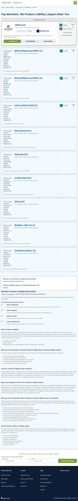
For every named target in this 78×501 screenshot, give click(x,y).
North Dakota (28, 7)
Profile (48, 41)
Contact (13, 41)
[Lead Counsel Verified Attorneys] (7, 294)
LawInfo (23, 470)
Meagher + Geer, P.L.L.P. (24, 225)
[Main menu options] (6, 2)
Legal (41, 470)
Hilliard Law (20, 25)
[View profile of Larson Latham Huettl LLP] (8, 112)
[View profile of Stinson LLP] (8, 208)
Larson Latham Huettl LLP (25, 105)
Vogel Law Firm (21, 154)
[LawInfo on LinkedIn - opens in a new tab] (75, 474)
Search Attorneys (67, 461)
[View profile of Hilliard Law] (8, 28)
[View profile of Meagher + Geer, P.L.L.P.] (8, 232)
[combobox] (15, 461)
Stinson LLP (19, 201)
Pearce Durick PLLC (23, 130)
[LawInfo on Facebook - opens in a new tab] (61, 474)
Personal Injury (19, 281)
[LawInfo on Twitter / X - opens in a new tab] (66, 474)
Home (2, 7)
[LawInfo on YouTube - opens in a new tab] (70, 474)
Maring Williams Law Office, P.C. (28, 50)
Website (30, 41)
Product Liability (19, 7)
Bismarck (5, 287)
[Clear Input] (27, 461)
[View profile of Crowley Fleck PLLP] (8, 184)
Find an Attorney (6, 470)
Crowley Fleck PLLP (22, 178)
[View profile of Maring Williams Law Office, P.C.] (8, 59)
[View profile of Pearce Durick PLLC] (8, 137)
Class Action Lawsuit (9, 281)
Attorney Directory (10, 7)
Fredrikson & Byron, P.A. (25, 250)
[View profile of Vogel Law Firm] (8, 160)
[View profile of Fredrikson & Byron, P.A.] (8, 258)
